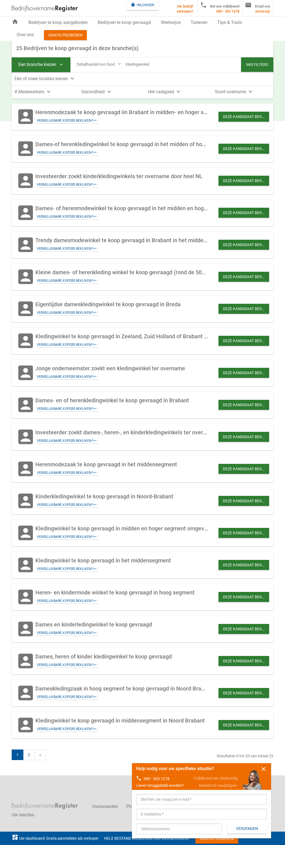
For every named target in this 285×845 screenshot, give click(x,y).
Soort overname (234, 91)
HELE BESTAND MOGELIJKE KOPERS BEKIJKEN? (147, 838)
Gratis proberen (65, 35)
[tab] (142, 78)
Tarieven (199, 22)
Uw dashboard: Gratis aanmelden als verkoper (55, 838)
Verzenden (247, 828)
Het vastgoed (165, 91)
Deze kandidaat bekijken (246, 116)
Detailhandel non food (99, 64)
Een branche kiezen (41, 64)
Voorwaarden (105, 806)
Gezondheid (96, 91)
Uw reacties (23, 814)
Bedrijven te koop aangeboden (58, 22)
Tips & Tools (229, 22)
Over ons (25, 34)
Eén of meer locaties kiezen (45, 78)
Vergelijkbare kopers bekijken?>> (67, 121)
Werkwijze (171, 22)
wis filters (257, 64)
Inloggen (142, 4)
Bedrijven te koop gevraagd (124, 22)
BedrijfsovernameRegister (45, 8)
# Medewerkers (33, 91)
